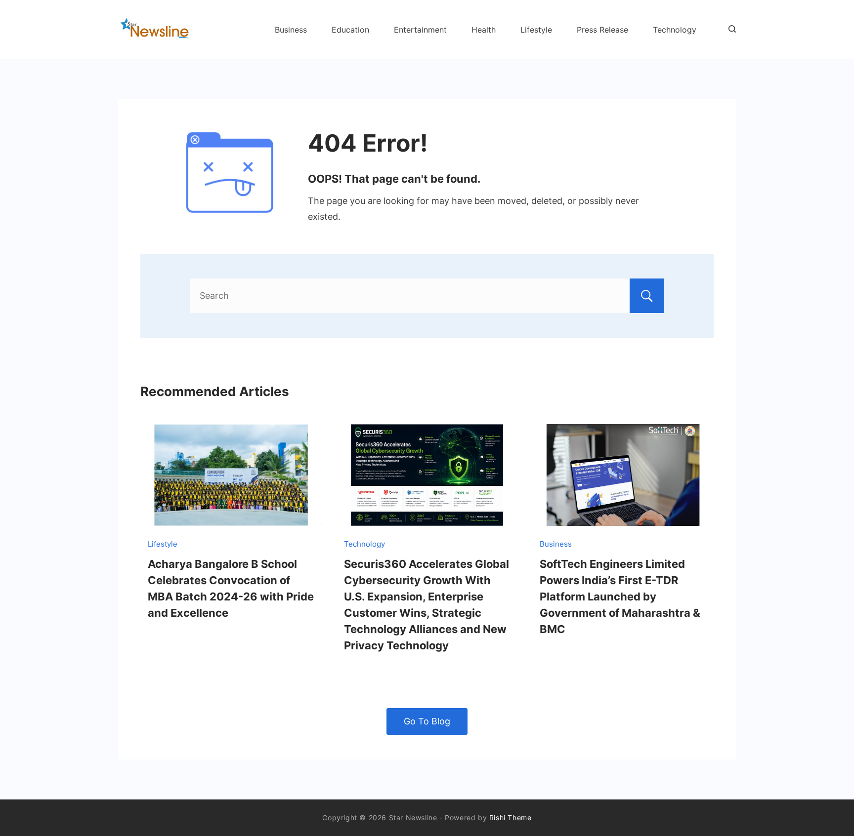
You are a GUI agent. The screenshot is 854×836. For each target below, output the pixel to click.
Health (483, 30)
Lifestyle (536, 30)
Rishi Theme (510, 817)
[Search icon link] (730, 29)
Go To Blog (427, 721)
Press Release (602, 30)
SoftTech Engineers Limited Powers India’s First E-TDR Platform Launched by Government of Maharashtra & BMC (620, 596)
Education (350, 30)
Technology (674, 30)
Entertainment (420, 30)
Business (291, 30)
